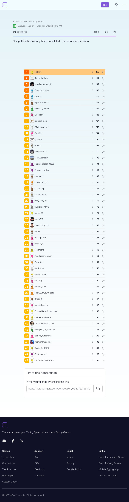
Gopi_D (38, 299)
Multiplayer (8, 475)
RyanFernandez (42, 90)
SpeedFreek (41, 121)
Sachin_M (39, 244)
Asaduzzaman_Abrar (44, 256)
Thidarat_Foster (42, 108)
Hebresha (39, 250)
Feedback (39, 469)
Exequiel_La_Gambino (45, 329)
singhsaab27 (41, 151)
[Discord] (4, 441)
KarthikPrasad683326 (44, 164)
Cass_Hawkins (41, 78)
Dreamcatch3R (41, 182)
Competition (8, 463)
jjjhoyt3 (38, 139)
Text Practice (9, 469)
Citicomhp (40, 188)
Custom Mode (9, 481)
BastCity (39, 133)
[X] (22, 441)
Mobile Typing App (109, 469)
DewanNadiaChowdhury (46, 311)
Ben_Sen (39, 262)
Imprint (70, 457)
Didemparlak (40, 354)
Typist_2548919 (42, 348)
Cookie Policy (74, 469)
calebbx (38, 96)
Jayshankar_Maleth (43, 84)
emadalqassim (41, 305)
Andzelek (39, 268)
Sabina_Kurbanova (43, 336)
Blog (36, 457)
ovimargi (39, 280)
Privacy (70, 463)
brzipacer (39, 176)
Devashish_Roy (42, 170)
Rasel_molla (40, 274)
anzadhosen (40, 194)
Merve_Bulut (40, 286)
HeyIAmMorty (41, 158)
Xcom (37, 231)
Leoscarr (39, 115)
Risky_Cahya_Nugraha (44, 293)
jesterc (38, 72)
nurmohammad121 (43, 342)
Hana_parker (40, 237)
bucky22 (39, 213)
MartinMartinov (41, 127)
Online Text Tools (108, 475)
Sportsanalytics (42, 102)
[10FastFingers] (4, 4)
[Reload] (106, 31)
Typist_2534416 (42, 207)
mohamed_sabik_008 (44, 360)
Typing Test (8, 457)
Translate (39, 475)
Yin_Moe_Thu (41, 201)
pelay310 (39, 219)
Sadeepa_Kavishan (43, 317)
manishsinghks (42, 225)
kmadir (38, 145)
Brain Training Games (110, 463)
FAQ (36, 463)
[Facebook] (13, 441)
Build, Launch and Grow (111, 457)
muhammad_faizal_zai (44, 323)
